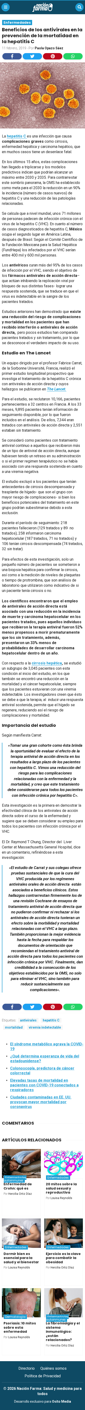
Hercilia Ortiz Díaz (20, 1193)
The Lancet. (56, 389)
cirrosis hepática (47, 663)
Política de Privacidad (43, 1376)
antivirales (28, 1020)
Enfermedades (17, 22)
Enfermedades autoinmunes (15, 1179)
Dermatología (15, 1317)
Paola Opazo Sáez (49, 48)
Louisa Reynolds (61, 1198)
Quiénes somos (53, 1368)
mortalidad (14, 1027)
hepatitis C (17, 136)
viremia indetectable (45, 1027)
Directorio (26, 1368)
